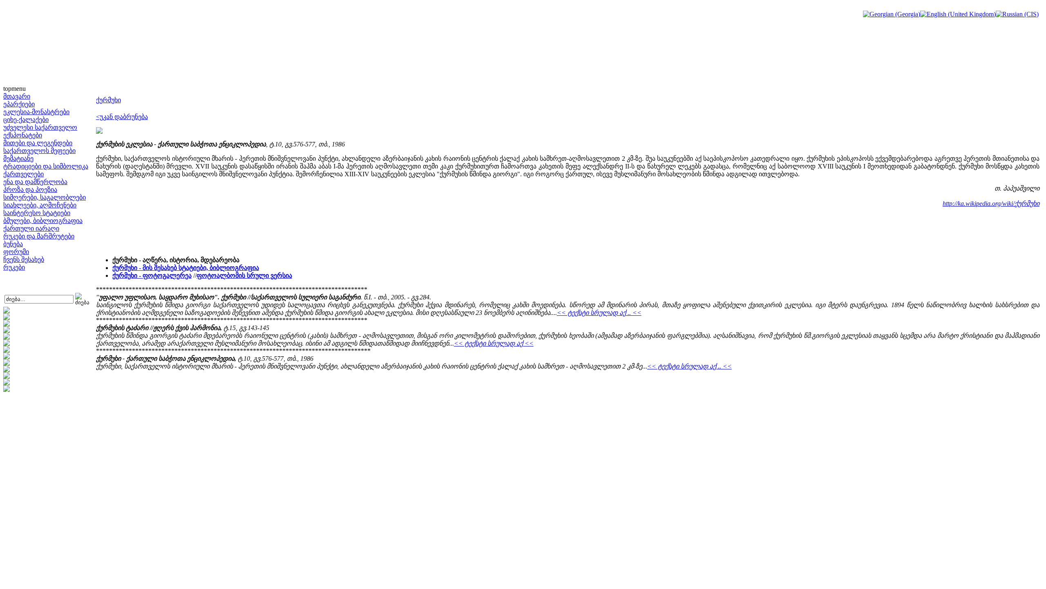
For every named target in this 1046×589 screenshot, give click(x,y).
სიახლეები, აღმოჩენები (39, 205)
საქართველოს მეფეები (39, 150)
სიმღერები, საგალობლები (44, 197)
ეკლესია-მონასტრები (36, 111)
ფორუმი (16, 251)
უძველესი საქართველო (40, 127)
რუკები (14, 267)
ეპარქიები (19, 104)
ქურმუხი (108, 100)
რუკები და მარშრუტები (38, 236)
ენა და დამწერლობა (35, 181)
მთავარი (16, 96)
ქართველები (23, 174)
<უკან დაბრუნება (122, 116)
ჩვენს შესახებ (23, 259)
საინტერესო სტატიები (36, 212)
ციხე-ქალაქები (26, 119)
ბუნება (13, 244)
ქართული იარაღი (31, 228)
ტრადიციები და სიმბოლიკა (45, 166)
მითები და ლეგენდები (37, 142)
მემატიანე (18, 158)
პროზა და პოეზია (30, 189)
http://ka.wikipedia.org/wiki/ (979, 203)
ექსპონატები (22, 135)
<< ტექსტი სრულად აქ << (494, 343)
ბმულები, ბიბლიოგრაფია (43, 220)
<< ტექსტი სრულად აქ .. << (599, 312)
